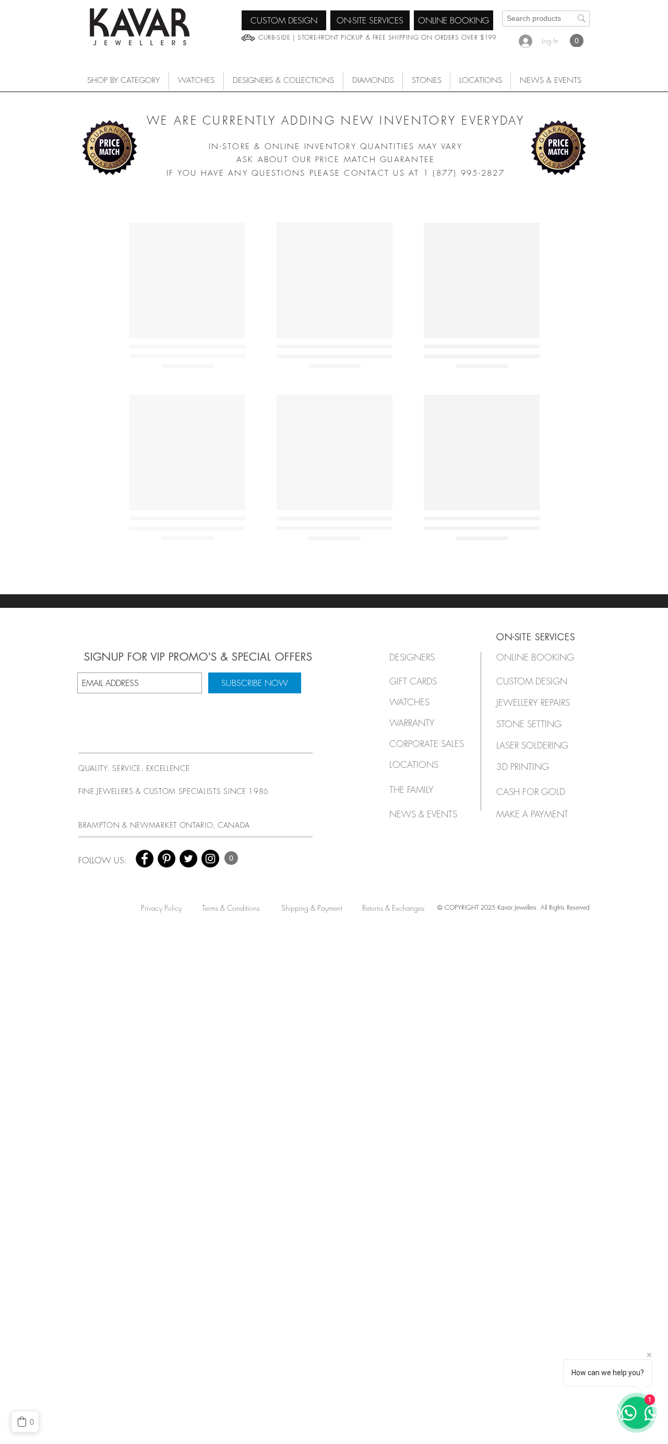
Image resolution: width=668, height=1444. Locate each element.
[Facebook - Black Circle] (144, 858)
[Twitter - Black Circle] (188, 858)
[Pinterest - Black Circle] (166, 858)
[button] (196, 80)
